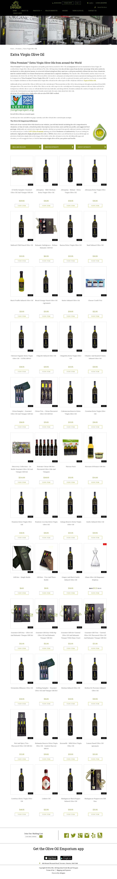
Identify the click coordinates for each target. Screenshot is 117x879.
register (104, 3)
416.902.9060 (57, 3)
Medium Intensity (52, 147)
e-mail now (68, 3)
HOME (15, 10)
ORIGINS (65, 10)
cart (91, 3)
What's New (17, 13)
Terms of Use (50, 870)
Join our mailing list (33, 834)
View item (22, 205)
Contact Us (92, 10)
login (98, 3)
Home (12, 49)
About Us (24, 10)
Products (36, 10)
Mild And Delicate (19, 147)
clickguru (62, 873)
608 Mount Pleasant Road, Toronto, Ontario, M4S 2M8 (60, 863)
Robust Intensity (84, 147)
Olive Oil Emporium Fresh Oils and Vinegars (64, 868)
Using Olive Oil (77, 10)
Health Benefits (51, 10)
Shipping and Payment (64, 870)
